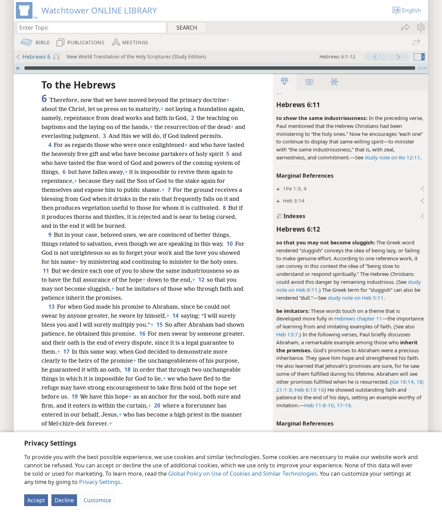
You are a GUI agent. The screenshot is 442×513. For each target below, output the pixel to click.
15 (160, 324)
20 (157, 405)
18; (419, 381)
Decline (64, 500)
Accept (36, 500)
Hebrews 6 (36, 56)
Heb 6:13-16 (308, 389)
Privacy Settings (100, 482)
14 (176, 315)
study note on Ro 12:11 (392, 157)
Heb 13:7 (287, 334)
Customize (97, 500)
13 (52, 306)
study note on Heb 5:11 (356, 297)
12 (201, 279)
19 (75, 396)
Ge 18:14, (403, 381)
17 (66, 351)
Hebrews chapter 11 (358, 318)
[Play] (18, 68)
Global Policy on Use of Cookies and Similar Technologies (242, 473)
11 (46, 270)
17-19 (343, 405)
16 (142, 333)
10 (230, 244)
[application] (221, 68)
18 (128, 369)
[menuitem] (420, 27)
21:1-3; (284, 389)
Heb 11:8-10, (319, 405)
